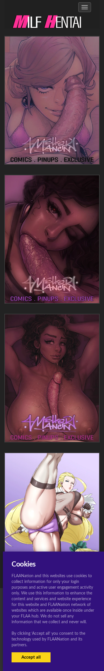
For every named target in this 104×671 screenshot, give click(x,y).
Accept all (31, 657)
